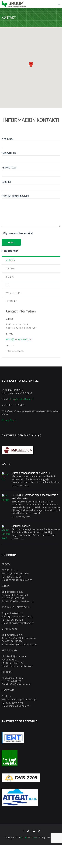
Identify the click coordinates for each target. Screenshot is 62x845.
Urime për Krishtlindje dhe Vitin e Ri (31, 472)
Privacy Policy (9, 420)
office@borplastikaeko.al (18, 339)
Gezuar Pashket (21, 526)
